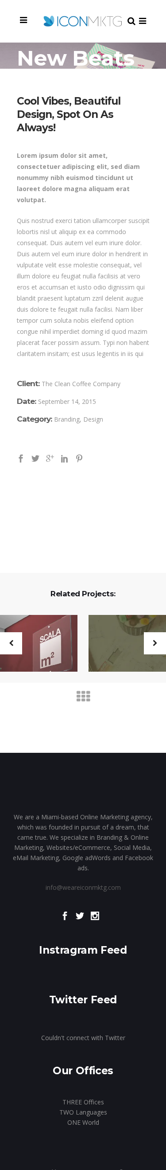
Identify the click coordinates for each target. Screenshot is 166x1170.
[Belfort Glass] (121, 653)
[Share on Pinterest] (79, 458)
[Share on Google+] (50, 458)
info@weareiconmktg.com (83, 887)
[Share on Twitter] (35, 458)
